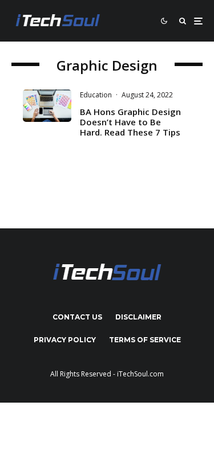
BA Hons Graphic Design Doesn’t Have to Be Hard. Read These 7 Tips (130, 121)
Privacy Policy (65, 339)
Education (96, 95)
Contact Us (77, 317)
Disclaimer (138, 317)
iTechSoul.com (140, 374)
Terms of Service (145, 339)
